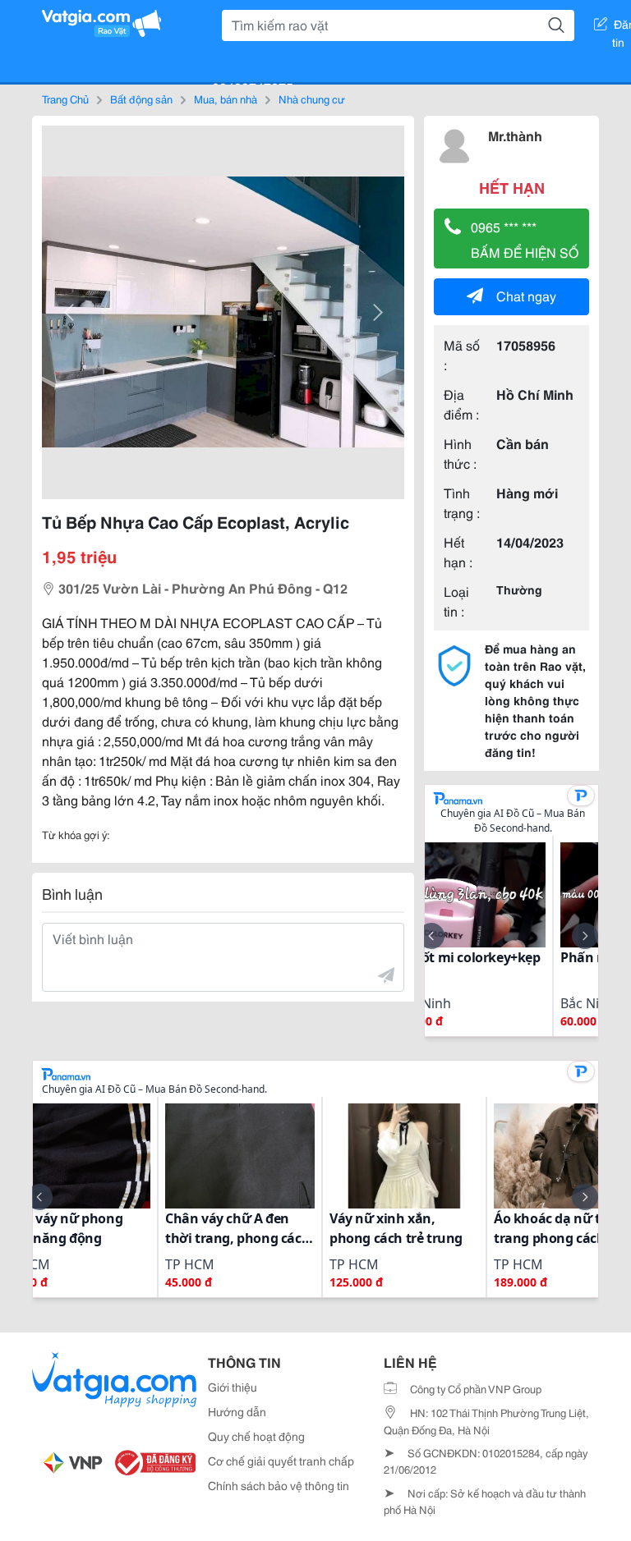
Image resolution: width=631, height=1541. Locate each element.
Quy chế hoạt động (256, 1436)
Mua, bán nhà (225, 98)
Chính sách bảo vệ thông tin (278, 1485)
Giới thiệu (232, 1386)
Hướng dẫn (237, 1411)
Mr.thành (515, 135)
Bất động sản (141, 98)
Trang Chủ (65, 98)
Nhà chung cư (312, 98)
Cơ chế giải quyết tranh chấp (281, 1460)
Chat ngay (526, 295)
